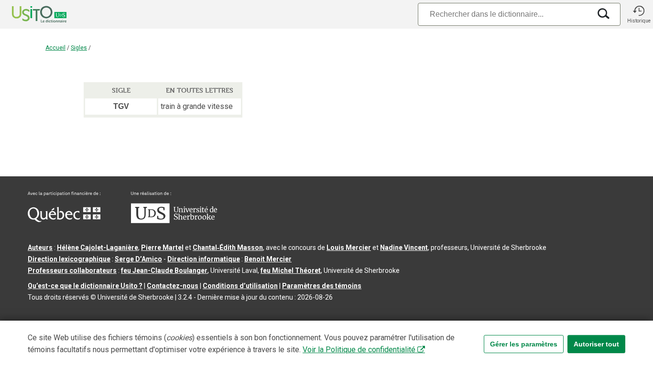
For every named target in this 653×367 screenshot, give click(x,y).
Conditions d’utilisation (240, 286)
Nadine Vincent (404, 247)
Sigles (79, 47)
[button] (638, 14)
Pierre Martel (162, 247)
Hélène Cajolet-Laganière (97, 247)
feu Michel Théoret (291, 270)
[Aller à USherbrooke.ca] (174, 221)
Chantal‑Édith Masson (228, 247)
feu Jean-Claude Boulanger (164, 270)
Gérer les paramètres (523, 344)
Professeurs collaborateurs (72, 270)
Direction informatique (203, 259)
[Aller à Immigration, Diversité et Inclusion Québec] (64, 220)
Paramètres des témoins (321, 286)
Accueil (55, 47)
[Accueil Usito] (28, 14)
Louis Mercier (348, 247)
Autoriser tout (596, 344)
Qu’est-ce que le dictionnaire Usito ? (85, 286)
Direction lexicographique (69, 259)
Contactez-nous (172, 286)
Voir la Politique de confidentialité (359, 349)
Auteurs (40, 247)
